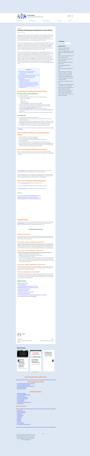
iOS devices (22, 122)
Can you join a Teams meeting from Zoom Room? (28, 82)
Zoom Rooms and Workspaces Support (24, 402)
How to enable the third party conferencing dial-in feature (28, 75)
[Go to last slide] (18, 361)
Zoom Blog (59, 20)
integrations (21, 129)
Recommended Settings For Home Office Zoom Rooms (28, 287)
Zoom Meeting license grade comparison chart (36, 361)
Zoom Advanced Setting (21, 388)
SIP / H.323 (19, 417)
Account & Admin (20, 415)
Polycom (28, 98)
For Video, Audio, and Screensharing (26, 72)
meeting (50, 45)
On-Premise (19, 421)
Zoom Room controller (22, 188)
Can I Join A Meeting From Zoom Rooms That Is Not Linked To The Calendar (32, 294)
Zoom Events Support (21, 399)
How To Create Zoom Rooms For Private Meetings (27, 296)
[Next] (53, 361)
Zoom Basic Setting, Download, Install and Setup (25, 383)
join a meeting (21, 170)
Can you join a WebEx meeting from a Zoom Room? (29, 84)
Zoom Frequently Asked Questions (23, 424)
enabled (32, 58)
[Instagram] (72, 16)
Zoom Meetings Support (21, 393)
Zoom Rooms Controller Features (24, 293)
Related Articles (22, 87)
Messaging (19, 419)
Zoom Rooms (19, 416)
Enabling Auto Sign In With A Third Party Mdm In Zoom (28, 197)
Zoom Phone (19, 414)
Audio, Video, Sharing (21, 411)
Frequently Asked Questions (24, 79)
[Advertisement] (28, 6)
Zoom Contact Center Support (22, 398)
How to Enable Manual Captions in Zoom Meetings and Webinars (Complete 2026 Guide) (66, 53)
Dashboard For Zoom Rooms (23, 290)
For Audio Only (22, 73)
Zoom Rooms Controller (25, 108)
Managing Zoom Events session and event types (48, 354)
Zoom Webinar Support (21, 395)
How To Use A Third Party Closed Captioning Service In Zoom (29, 195)
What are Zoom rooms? (24, 81)
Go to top (54, 379)
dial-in (38, 142)
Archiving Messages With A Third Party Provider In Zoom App (29, 198)
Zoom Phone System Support (22, 397)
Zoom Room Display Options (23, 283)
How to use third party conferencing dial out (26, 77)
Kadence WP (27, 439)
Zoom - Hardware (20, 423)
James (19, 32)
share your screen (48, 62)
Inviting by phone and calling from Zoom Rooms (24, 340)
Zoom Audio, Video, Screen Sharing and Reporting (26, 386)
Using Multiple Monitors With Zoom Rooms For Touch (27, 286)
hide (30, 69)
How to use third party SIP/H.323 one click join (26, 76)
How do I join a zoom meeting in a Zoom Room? (28, 83)
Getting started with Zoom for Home (47, 340)
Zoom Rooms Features (22, 284)
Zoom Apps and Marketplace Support (23, 394)
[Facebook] (68, 16)
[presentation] (22, 353)
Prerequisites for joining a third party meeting (26, 71)
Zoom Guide (19, 20)
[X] (70, 16)
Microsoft (49, 143)
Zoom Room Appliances (31, 107)
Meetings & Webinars (21, 412)
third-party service (25, 182)
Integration (19, 420)
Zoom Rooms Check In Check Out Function (26, 291)
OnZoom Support (20, 403)
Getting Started (20, 410)
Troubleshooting (21, 78)
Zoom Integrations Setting (22, 387)
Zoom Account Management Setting (23, 384)
